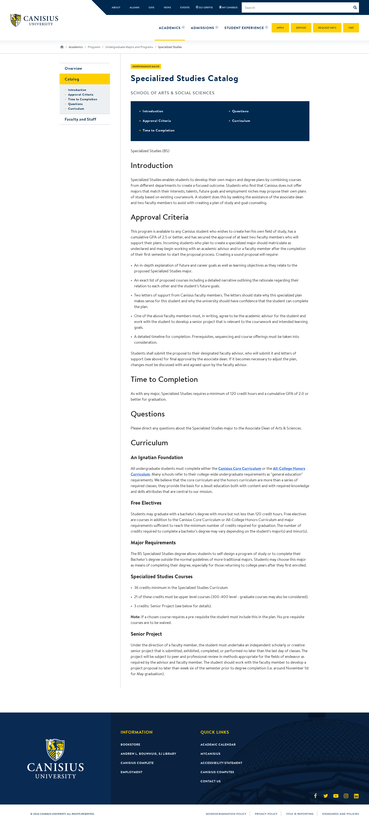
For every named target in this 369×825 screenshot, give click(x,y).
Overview (73, 68)
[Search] (356, 7)
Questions (240, 111)
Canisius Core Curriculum (239, 468)
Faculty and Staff (80, 119)
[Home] (36, 20)
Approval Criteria (157, 120)
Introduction (153, 111)
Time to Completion (159, 130)
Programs (94, 47)
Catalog (72, 79)
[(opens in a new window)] (315, 796)
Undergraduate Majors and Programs (129, 47)
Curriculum (241, 120)
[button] (170, 28)
